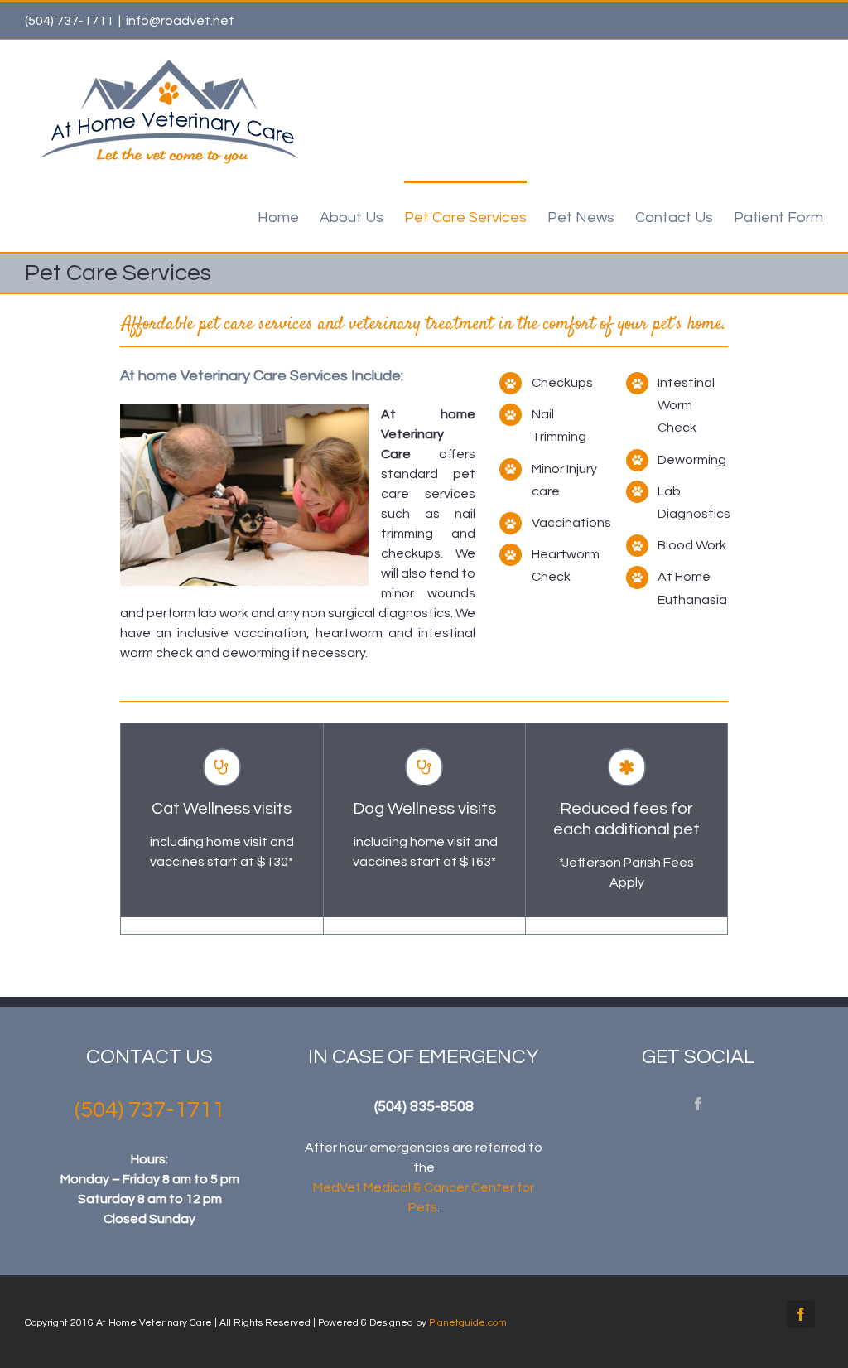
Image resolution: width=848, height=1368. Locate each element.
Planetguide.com (468, 1322)
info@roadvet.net (180, 20)
